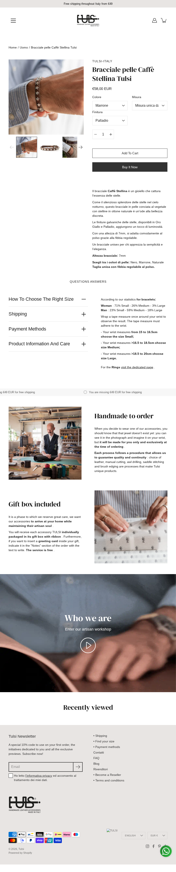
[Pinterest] (159, 846)
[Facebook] (153, 846)
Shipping (18, 314)
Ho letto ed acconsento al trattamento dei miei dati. (45, 778)
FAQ (96, 758)
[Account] (154, 20)
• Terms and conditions (108, 780)
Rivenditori (100, 769)
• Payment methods (106, 747)
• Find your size (103, 741)
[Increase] (111, 134)
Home (13, 47)
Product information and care (39, 343)
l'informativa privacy (38, 775)
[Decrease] (95, 134)
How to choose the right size (41, 299)
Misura (136, 97)
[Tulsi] (88, 20)
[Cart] (164, 20)
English (130, 835)
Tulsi (21, 849)
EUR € (154, 835)
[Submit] (78, 767)
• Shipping (100, 735)
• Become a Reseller (107, 774)
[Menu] (13, 20)
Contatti (98, 752)
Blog (96, 763)
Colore (96, 97)
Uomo (24, 47)
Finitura (97, 112)
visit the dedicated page (137, 367)
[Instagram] (147, 846)
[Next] (80, 147)
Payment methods (27, 329)
